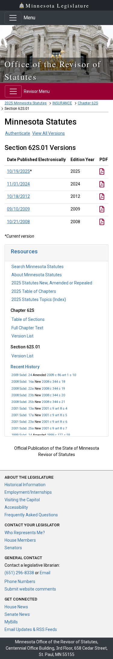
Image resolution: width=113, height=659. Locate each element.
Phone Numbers (20, 581)
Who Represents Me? (25, 532)
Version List (22, 336)
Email (45, 572)
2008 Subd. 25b (22, 402)
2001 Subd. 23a (22, 422)
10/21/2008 (18, 221)
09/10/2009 (18, 209)
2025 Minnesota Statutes (26, 103)
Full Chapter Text (27, 327)
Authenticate (17, 133)
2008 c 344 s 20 (53, 395)
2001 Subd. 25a (22, 428)
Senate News (17, 614)
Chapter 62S (88, 103)
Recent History (25, 366)
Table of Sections (28, 319)
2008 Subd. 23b (22, 395)
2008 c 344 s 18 (53, 382)
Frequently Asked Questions (31, 514)
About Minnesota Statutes (36, 274)
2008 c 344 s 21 (53, 402)
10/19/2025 (18, 171)
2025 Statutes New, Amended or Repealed (51, 282)
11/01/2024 (18, 184)
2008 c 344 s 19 (53, 389)
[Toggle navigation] (13, 18)
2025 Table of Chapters (33, 291)
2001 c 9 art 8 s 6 (54, 422)
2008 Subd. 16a (22, 382)
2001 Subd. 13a (22, 408)
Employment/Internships (28, 492)
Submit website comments (30, 589)
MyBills (11, 621)
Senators (13, 547)
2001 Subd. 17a (22, 415)
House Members (20, 540)
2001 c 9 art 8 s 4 (54, 408)
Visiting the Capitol (22, 499)
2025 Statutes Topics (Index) (38, 299)
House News (16, 606)
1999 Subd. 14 (21, 435)
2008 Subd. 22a (22, 389)
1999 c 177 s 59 (58, 435)
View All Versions (48, 133)
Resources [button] (24, 251)
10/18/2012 (18, 196)
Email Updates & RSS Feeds (31, 629)
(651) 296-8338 (19, 572)
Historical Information (25, 484)
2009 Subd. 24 (21, 375)
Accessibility (16, 507)
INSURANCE (62, 103)
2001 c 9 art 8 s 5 (54, 415)
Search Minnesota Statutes (37, 266)
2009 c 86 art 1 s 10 (61, 375)
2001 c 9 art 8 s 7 (54, 428)
